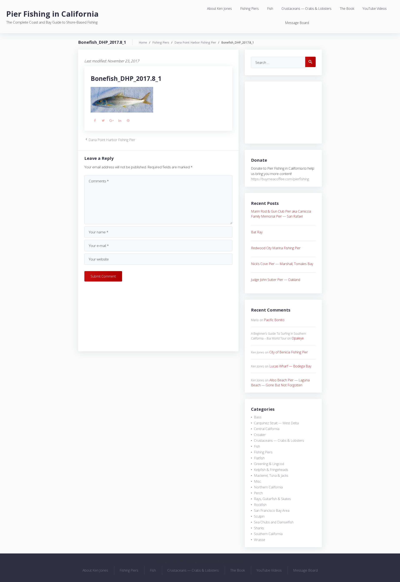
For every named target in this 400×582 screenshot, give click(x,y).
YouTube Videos (374, 8)
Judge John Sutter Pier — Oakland (275, 279)
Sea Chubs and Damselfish (274, 522)
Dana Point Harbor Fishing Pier (195, 42)
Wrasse (259, 539)
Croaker (260, 434)
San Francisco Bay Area (271, 510)
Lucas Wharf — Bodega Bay (290, 366)
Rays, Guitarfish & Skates (272, 499)
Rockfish (260, 504)
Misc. (258, 481)
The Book (347, 8)
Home (143, 42)
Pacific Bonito (274, 320)
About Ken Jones (219, 8)
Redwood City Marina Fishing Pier (276, 248)
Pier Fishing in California (52, 14)
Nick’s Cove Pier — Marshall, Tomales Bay (282, 264)
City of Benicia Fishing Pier (288, 352)
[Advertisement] (158, 316)
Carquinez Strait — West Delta (276, 423)
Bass (257, 417)
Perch (258, 493)
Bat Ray (256, 232)
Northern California (268, 487)
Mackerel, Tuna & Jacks (271, 475)
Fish (270, 8)
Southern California (268, 534)
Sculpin (259, 516)
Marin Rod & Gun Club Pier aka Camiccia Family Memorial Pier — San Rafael (281, 214)
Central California (266, 429)
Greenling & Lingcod (269, 464)
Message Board (297, 22)
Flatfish (259, 458)
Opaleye (298, 338)
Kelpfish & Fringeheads (271, 469)
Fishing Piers (249, 8)
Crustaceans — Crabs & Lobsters (306, 8)
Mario (255, 320)
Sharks (259, 528)
